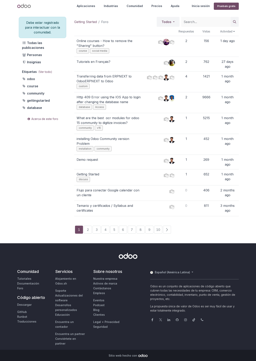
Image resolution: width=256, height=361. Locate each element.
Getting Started (85, 22)
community (35, 93)
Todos (167, 22)
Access (99, 107)
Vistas (206, 31)
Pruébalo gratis (226, 6)
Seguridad (100, 326)
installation (85, 148)
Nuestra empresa (105, 278)
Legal (97, 322)
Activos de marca (105, 283)
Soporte (60, 290)
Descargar (24, 304)
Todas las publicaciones (33, 45)
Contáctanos (102, 288)
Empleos (99, 293)
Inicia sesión (201, 6)
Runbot (22, 316)
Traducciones (26, 321)
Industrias (111, 6)
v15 (99, 127)
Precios (156, 6)
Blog (96, 310)
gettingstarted (38, 101)
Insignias (33, 62)
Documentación (28, 283)
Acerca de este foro (44, 119)
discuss (83, 179)
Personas (34, 55)
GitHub (22, 312)
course (32, 86)
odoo (30, 79)
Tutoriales (24, 278)
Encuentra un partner (70, 334)
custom (83, 86)
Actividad (226, 31)
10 (158, 230)
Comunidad (135, 6)
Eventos (98, 300)
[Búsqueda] (234, 22)
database (34, 108)
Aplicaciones (86, 6)
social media (99, 50)
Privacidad (112, 322)
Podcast (99, 305)
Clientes (99, 314)
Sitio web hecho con (123, 355)
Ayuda (175, 6)
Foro (20, 288)
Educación (62, 314)
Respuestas (186, 31)
